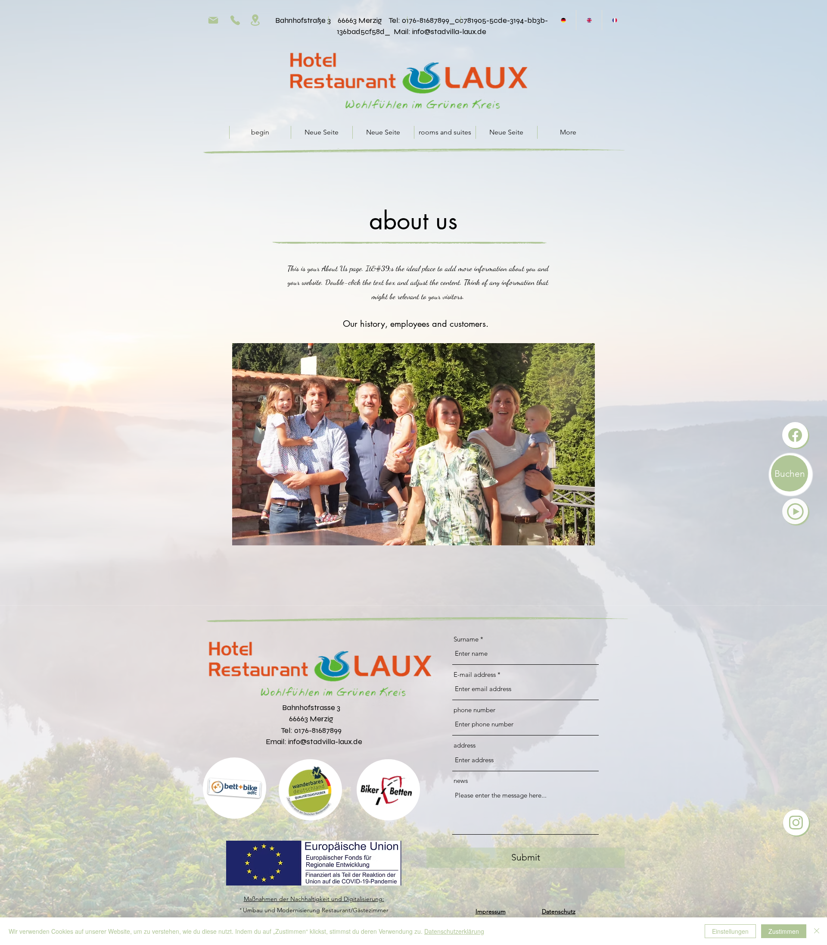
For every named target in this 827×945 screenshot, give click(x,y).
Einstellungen (730, 931)
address (465, 745)
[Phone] (235, 20)
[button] (795, 511)
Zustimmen (783, 931)
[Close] (816, 931)
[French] (614, 20)
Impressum (491, 911)
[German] (563, 20)
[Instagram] (796, 822)
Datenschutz (558, 911)
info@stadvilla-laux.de (449, 31)
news (461, 780)
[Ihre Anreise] (255, 20)
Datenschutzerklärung (454, 931)
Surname (466, 639)
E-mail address (475, 674)
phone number (474, 710)
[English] (588, 20)
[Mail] (213, 20)
